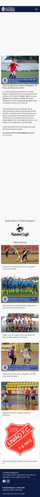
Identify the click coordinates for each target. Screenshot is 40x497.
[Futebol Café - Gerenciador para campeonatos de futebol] (20, 230)
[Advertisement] (20, 33)
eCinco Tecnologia (19, 494)
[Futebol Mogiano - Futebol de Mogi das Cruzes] (8, 9)
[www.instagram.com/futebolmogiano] (8, 481)
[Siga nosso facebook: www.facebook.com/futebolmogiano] (5, 481)
